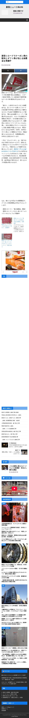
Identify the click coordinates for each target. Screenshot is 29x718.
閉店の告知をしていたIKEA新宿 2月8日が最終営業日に (14, 606)
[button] (27, 20)
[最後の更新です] (5, 12)
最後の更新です (18, 11)
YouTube (7, 671)
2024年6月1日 (14, 472)
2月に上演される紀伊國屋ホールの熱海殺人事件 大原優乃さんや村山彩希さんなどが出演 (14, 615)
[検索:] (14, 2)
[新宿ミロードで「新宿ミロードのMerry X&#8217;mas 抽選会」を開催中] (20, 225)
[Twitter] (8, 70)
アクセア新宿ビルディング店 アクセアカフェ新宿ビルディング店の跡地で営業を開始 (14, 539)
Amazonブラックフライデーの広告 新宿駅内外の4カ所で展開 (14, 576)
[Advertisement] (14, 39)
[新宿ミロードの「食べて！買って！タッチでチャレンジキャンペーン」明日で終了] (7, 237)
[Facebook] (21, 70)
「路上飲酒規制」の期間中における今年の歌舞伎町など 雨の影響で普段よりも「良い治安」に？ (14, 655)
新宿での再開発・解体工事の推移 (10, 412)
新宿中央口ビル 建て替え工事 (9, 434)
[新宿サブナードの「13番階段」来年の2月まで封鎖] (14, 636)
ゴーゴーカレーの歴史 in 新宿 (10, 694)
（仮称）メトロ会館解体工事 (9, 428)
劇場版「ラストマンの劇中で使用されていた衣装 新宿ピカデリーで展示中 (15, 619)
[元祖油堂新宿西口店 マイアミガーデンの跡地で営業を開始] (14, 512)
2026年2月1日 (18, 13)
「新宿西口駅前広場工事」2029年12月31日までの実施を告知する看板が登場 (14, 580)
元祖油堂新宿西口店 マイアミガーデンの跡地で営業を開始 (14, 524)
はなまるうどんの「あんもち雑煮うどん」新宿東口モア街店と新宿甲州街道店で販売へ (14, 623)
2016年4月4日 (6, 65)
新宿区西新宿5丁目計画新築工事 (10, 437)
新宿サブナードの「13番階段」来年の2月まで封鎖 (14, 648)
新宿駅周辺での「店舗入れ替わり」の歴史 (13, 697)
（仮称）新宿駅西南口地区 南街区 (11, 420)
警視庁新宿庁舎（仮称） (8, 426)
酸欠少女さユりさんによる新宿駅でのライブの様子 (14, 675)
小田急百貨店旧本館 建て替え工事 (11, 423)
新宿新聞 (4, 710)
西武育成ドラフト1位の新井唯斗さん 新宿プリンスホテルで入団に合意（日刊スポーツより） (14, 651)
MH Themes (15, 716)
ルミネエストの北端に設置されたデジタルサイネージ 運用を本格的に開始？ (14, 573)
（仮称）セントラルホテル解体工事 (11, 439)
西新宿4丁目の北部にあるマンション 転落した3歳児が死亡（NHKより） (14, 532)
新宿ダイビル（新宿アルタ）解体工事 (11, 418)
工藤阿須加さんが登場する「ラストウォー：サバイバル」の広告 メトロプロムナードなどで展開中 (14, 611)
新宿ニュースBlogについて (8, 707)
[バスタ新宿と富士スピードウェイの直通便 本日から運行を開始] (5, 467)
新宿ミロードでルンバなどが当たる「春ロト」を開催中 (7, 226)
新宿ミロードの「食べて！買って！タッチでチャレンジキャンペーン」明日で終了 (7, 244)
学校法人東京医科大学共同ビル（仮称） (12, 415)
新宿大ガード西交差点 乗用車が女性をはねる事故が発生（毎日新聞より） (14, 535)
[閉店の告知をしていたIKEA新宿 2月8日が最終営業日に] (14, 594)
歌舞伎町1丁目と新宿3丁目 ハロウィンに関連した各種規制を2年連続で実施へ (14, 662)
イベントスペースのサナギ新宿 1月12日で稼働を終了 (14, 569)
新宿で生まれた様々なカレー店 (10, 695)
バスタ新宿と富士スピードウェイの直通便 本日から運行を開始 (18, 468)
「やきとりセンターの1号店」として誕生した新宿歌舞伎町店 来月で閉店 (14, 658)
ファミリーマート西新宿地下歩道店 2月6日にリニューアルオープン (14, 528)
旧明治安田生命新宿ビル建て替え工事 (11, 431)
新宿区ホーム (5, 709)
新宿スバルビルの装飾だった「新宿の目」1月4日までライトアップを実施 (14, 565)
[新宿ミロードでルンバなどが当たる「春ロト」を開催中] (7, 221)
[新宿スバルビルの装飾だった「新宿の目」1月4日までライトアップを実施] (14, 553)
